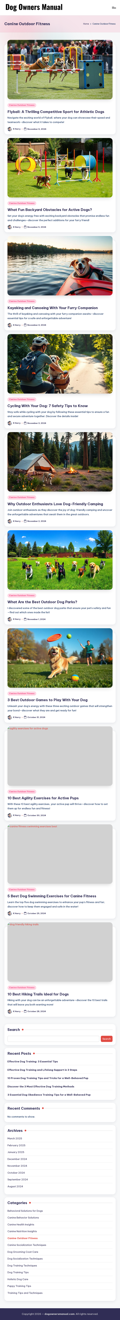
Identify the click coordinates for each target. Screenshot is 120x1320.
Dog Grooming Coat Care (22, 1251)
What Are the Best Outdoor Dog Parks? (42, 602)
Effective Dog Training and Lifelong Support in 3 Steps (42, 1070)
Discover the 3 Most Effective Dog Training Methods (40, 1086)
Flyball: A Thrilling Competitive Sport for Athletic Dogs (55, 111)
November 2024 (17, 1165)
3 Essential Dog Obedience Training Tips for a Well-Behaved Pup (49, 1094)
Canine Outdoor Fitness (22, 105)
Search (13, 1029)
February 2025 (16, 1145)
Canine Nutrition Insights (22, 1231)
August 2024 (15, 1186)
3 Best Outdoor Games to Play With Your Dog (47, 700)
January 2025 (15, 1152)
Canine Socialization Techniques (26, 1245)
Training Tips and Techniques (25, 1293)
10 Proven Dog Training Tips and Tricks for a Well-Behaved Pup (47, 1078)
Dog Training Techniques (22, 1265)
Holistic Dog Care (17, 1279)
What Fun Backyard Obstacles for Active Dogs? (49, 209)
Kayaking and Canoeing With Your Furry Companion (52, 308)
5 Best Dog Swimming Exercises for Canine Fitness (51, 896)
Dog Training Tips (18, 1272)
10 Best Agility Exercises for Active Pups (43, 798)
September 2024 (17, 1179)
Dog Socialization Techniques (25, 1258)
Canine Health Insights (20, 1224)
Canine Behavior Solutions (23, 1217)
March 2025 (14, 1138)
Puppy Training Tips (19, 1286)
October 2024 (16, 1172)
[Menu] (114, 8)
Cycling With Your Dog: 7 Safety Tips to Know (47, 406)
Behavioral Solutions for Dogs (25, 1210)
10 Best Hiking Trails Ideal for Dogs (38, 994)
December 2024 (17, 1159)
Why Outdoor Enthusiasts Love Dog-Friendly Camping (55, 504)
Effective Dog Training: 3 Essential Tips (32, 1061)
